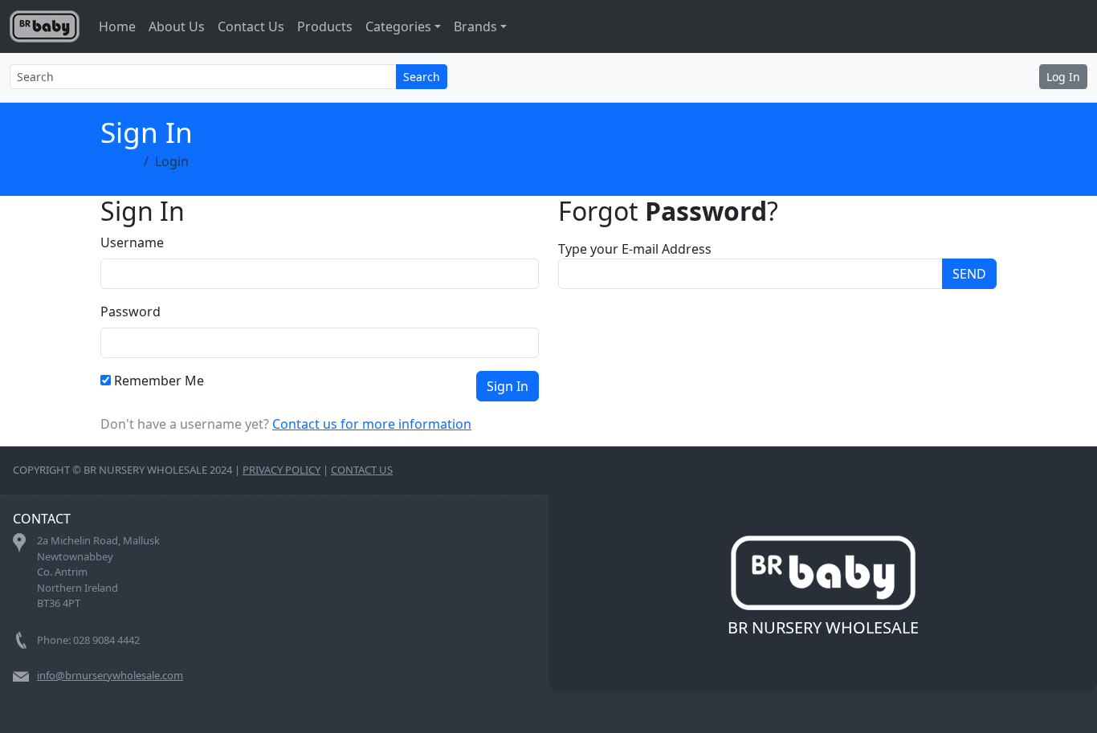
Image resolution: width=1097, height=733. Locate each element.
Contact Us (251, 26)
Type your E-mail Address (635, 249)
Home (117, 26)
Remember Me (159, 380)
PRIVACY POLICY (281, 469)
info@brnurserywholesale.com (110, 675)
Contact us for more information (371, 424)
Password (130, 311)
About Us (177, 26)
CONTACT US (362, 469)
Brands (475, 26)
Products (325, 26)
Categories (398, 26)
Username (132, 242)
